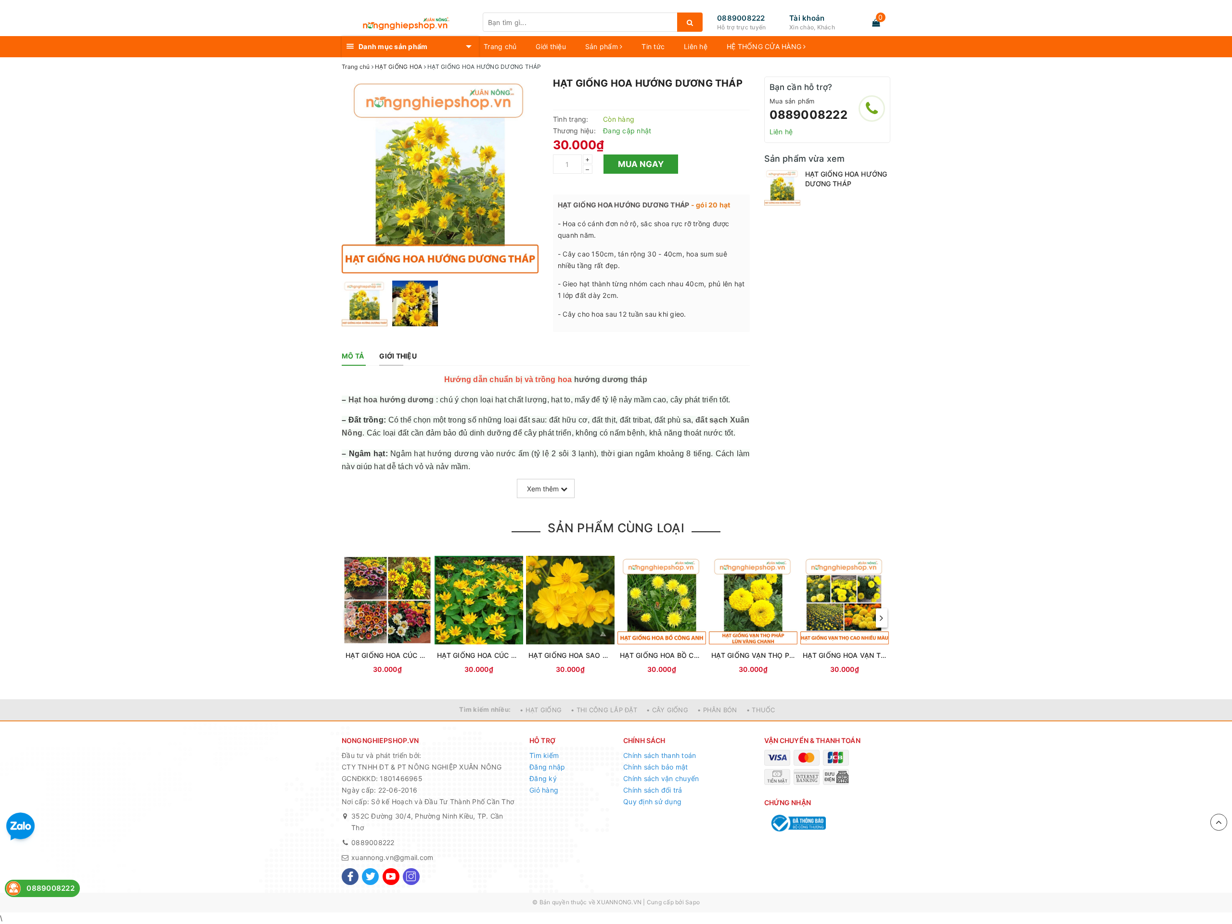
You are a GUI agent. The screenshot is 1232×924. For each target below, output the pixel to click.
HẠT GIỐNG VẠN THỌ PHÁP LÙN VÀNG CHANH (753, 655)
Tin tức (653, 46)
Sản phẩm (602, 46)
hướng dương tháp (610, 379)
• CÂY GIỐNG (667, 710)
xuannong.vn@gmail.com (392, 857)
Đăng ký (543, 778)
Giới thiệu (551, 46)
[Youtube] (391, 876)
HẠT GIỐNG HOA (585, 205)
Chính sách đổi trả (652, 790)
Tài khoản (806, 18)
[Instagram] (411, 876)
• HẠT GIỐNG (541, 710)
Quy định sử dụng (652, 801)
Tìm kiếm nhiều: (485, 709)
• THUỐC (760, 710)
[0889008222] (872, 108)
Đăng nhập (547, 767)
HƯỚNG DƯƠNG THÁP (651, 205)
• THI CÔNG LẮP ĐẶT (604, 710)
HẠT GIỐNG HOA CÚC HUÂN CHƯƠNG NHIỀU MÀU (387, 655)
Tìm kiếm (544, 755)
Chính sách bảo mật (655, 767)
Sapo (692, 902)
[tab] (353, 356)
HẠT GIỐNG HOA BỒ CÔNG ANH (662, 655)
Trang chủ (500, 46)
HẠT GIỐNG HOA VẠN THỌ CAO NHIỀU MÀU (844, 655)
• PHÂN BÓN (717, 710)
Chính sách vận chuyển (661, 778)
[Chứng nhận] (797, 823)
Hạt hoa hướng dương (391, 400)
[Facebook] (350, 876)
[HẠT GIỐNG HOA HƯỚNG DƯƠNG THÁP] (782, 187)
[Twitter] (370, 876)
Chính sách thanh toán (659, 755)
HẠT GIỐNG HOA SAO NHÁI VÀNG (570, 655)
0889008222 (741, 18)
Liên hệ (695, 46)
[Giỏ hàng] (876, 22)
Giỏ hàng (543, 790)
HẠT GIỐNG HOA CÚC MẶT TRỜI (479, 655)
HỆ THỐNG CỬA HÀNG (765, 46)
